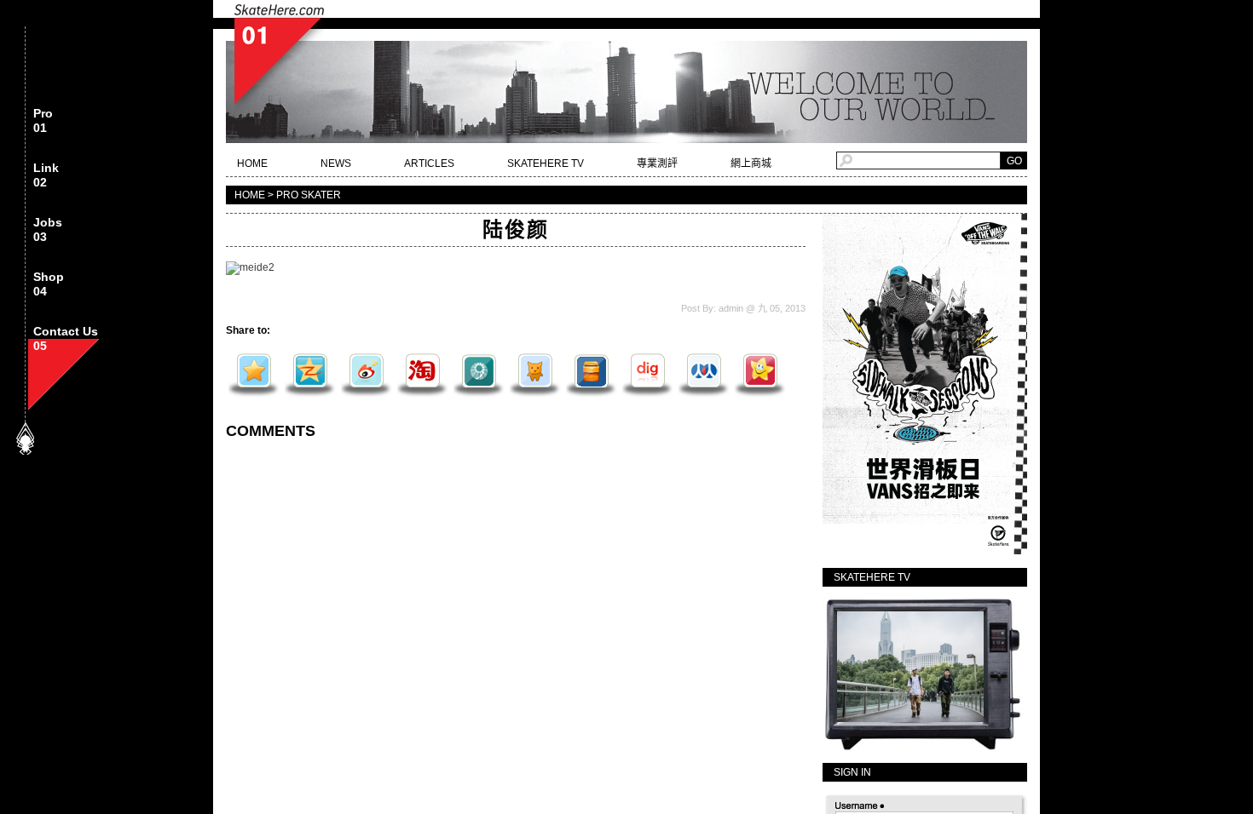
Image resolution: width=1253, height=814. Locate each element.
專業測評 (657, 163)
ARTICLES (429, 163)
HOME (252, 163)
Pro (43, 121)
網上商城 (750, 163)
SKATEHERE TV (545, 163)
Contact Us (65, 339)
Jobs (47, 230)
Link (46, 175)
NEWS (335, 163)
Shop (48, 284)
